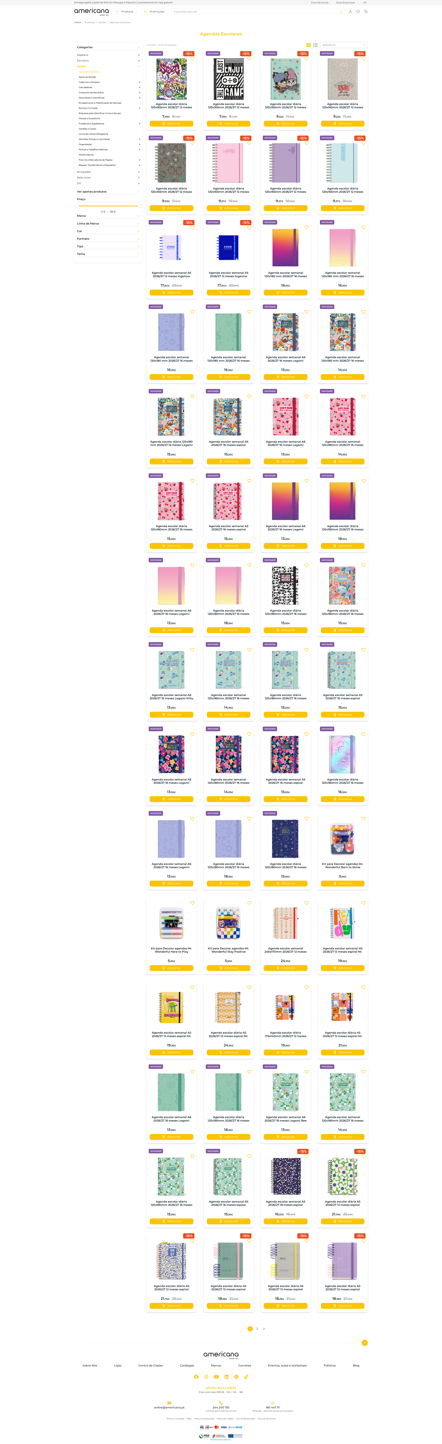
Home (77, 22)
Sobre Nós (90, 1365)
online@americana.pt (169, 1407)
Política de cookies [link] (225, 1419)
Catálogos (187, 1365)
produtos (90, 22)
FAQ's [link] (189, 1419)
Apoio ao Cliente (221, 1388)
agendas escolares (120, 22)
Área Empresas (345, 2)
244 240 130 (221, 1407)
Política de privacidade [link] (204, 1419)
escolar (102, 22)
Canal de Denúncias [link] (266, 1419)
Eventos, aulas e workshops (287, 1365)
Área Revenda (319, 2)
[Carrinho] (366, 11)
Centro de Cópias (150, 1365)
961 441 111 (273, 1407)
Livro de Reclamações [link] (245, 1419)
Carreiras (244, 1365)
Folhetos (330, 1365)
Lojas (118, 1365)
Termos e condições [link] (175, 1419)
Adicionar (174, 123)
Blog (356, 1365)
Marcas (216, 1365)
